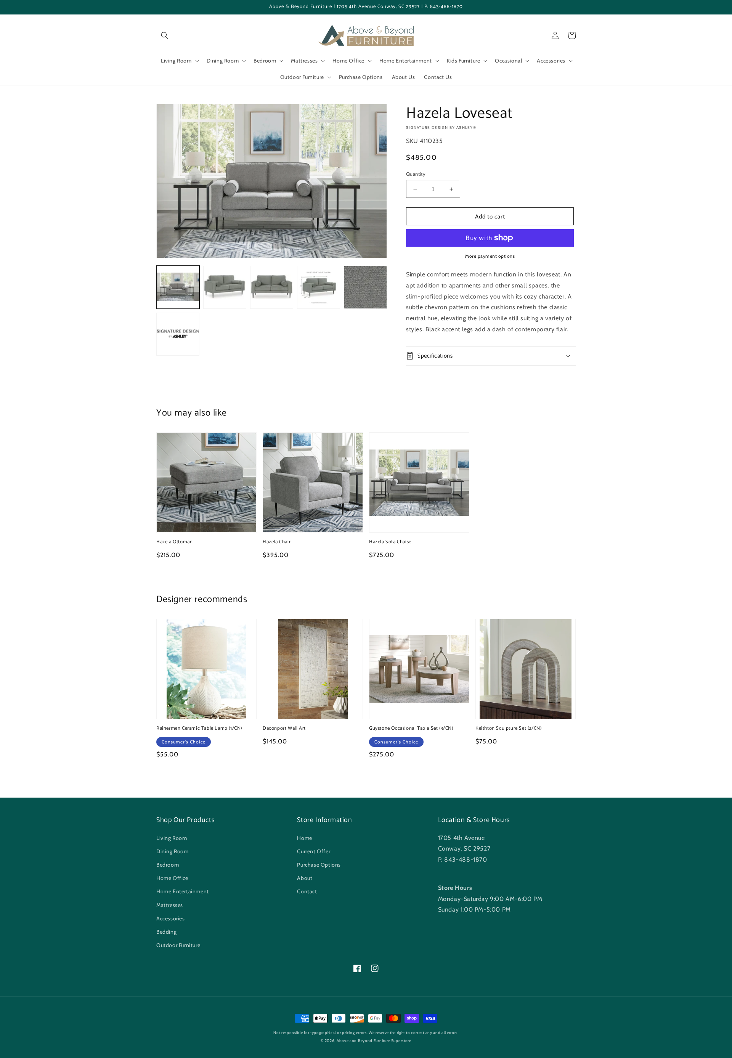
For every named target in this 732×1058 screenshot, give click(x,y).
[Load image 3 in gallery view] (271, 287)
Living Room (171, 838)
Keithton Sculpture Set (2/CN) (508, 729)
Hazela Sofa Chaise (390, 542)
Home (304, 838)
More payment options (490, 256)
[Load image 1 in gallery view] (177, 287)
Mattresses (169, 905)
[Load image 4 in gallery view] (318, 287)
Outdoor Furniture (178, 945)
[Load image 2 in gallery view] (224, 287)
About (304, 878)
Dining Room (172, 851)
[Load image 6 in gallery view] (177, 334)
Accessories (170, 918)
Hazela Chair (277, 542)
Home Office (172, 878)
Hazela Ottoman (174, 542)
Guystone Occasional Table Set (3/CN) (411, 729)
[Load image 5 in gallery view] (365, 287)
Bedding (166, 931)
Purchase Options (319, 864)
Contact (307, 891)
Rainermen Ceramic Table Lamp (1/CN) (199, 729)
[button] (164, 35)
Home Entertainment (182, 891)
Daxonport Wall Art (284, 729)
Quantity (415, 174)
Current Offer (313, 851)
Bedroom (167, 864)
